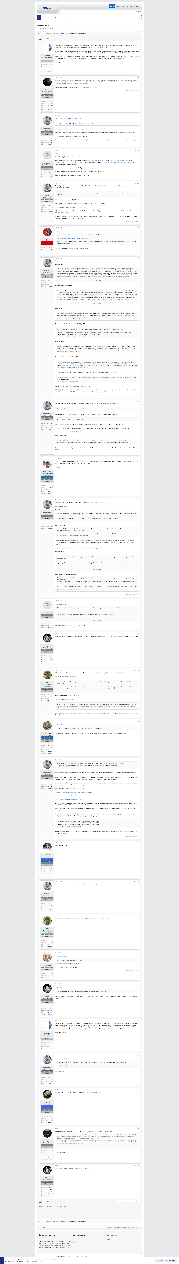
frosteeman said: (61, 1059)
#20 (138, 984)
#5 (138, 183)
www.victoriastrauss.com (53, 493)
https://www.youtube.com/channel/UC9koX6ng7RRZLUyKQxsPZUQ (73, 792)
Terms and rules (117, 1227)
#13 (138, 670)
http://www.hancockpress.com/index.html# (69, 118)
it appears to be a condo (96, 461)
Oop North (50, 144)
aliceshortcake (47, 128)
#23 (138, 1090)
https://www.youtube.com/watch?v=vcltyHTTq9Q (68, 799)
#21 (138, 1021)
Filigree (47, 646)
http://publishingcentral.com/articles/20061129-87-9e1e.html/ (72, 535)
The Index (55, 18)
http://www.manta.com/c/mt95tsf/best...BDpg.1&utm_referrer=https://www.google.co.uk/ (82, 392)
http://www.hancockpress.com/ (64, 520)
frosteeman (41, 28)
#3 (138, 116)
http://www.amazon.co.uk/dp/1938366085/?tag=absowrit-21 (71, 136)
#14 (138, 721)
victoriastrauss (47, 471)
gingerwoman (47, 965)
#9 (138, 459)
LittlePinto (47, 163)
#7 (138, 258)
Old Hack (47, 855)
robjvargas (47, 240)
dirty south (50, 627)
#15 (138, 760)
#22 (138, 1055)
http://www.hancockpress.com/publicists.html (68, 351)
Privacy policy (127, 1227)
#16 (138, 843)
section (104, 1131)
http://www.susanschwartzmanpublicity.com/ (68, 589)
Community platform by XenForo (55, 1257)
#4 (138, 151)
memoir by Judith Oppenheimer (69, 160)
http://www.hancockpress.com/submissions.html (69, 319)
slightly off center (51, 1157)
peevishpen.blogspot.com (53, 1159)
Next (46, 38)
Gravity (47, 90)
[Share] (135, 43)
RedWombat (47, 733)
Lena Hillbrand (47, 613)
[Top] (136, 1227)
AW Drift (43, 1227)
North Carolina (51, 751)
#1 (138, 43)
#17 (138, 881)
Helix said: (59, 987)
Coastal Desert (50, 1122)
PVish (47, 1141)
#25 (138, 1165)
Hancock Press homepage (112, 162)
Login (108, 1239)
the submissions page (68, 699)
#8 (138, 401)
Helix (47, 683)
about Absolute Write (65, 1247)
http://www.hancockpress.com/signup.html (67, 381)
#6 (138, 227)
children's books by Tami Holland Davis (94, 160)
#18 (138, 916)
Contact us (76, 1243)
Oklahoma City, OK (52, 71)
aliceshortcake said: (62, 231)
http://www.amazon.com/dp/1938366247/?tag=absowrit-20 (70, 432)
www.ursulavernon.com (52, 753)
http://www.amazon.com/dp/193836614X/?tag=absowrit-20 (70, 207)
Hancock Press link (71, 673)
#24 (138, 1129)
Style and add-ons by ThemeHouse (80, 1257)
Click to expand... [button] (97, 280)
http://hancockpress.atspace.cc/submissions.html (69, 826)
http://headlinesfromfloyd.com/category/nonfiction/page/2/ (72, 336)
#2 (138, 77)
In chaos (51, 875)
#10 (138, 500)
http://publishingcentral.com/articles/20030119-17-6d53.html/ (73, 367)
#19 (138, 953)
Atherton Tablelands (52, 700)
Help (133, 1227)
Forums (75, 1239)
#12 (138, 633)
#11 (138, 601)
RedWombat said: (61, 956)
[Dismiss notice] (139, 18)
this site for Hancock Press (69, 676)
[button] (125, 6)
